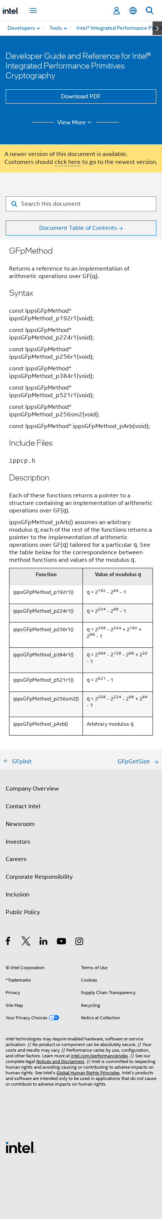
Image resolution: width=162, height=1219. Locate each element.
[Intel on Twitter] (26, 942)
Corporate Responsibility (39, 877)
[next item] (157, 28)
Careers (16, 859)
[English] (133, 10)
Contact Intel (23, 806)
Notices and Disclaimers (60, 1061)
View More (71, 122)
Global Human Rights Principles (88, 1072)
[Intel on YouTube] (62, 942)
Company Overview (32, 788)
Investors (18, 842)
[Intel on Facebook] (8, 942)
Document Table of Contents (78, 228)
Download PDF (81, 96)
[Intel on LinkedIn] (44, 942)
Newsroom (20, 824)
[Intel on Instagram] (80, 942)
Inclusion (17, 894)
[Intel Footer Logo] (21, 1147)
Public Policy (23, 912)
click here (68, 162)
